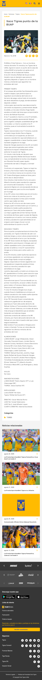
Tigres (17, 14)
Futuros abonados (7, 610)
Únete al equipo (7, 619)
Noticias (11, 14)
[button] (26, 56)
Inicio (5, 14)
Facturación (5, 615)
